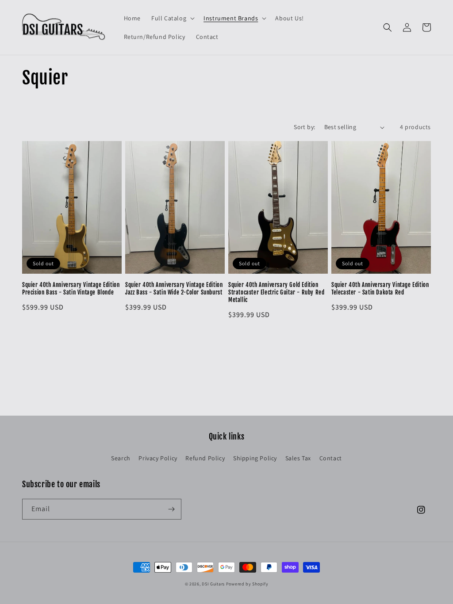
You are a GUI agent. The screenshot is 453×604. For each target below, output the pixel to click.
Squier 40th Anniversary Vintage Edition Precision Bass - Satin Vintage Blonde (70, 288)
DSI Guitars (213, 584)
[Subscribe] (171, 509)
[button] (172, 18)
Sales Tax (298, 458)
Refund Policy (205, 458)
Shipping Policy (255, 458)
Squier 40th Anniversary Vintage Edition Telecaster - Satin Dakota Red (380, 288)
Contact (330, 458)
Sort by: (304, 127)
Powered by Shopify (247, 584)
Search (121, 458)
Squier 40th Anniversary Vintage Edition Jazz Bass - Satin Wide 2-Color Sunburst (174, 288)
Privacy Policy (157, 458)
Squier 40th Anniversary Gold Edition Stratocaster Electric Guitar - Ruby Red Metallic (276, 292)
